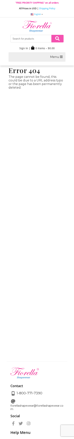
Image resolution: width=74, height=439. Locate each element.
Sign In (23, 48)
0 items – (45, 48)
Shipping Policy (47, 8)
